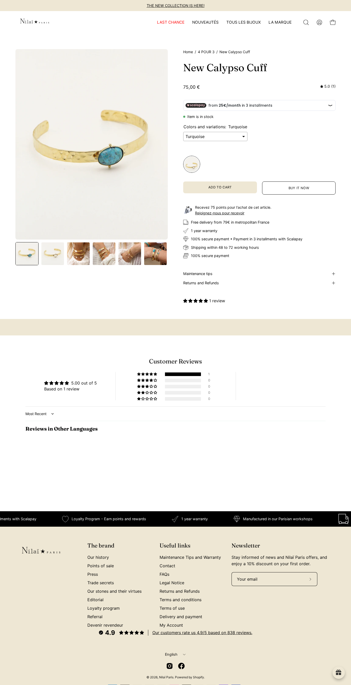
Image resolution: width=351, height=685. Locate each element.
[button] (306, 22)
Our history (98, 557)
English (171, 654)
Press (92, 574)
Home (188, 52)
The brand (100, 545)
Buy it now (299, 188)
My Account (171, 625)
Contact (167, 565)
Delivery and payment (181, 616)
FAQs (164, 574)
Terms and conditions (180, 599)
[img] (328, 86)
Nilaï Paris (166, 677)
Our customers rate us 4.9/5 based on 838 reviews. (202, 632)
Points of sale (100, 565)
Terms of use (172, 608)
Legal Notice (172, 582)
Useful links (175, 545)
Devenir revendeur (105, 625)
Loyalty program (103, 608)
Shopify (198, 677)
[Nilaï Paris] (34, 22)
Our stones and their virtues (114, 591)
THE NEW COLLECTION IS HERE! (176, 5)
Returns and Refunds (201, 283)
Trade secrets (100, 582)
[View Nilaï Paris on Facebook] (181, 666)
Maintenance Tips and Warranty (190, 557)
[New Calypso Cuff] (27, 253)
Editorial (95, 599)
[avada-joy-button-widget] (338, 672)
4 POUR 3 (206, 52)
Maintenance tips (198, 273)
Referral (95, 616)
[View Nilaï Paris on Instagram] (169, 666)
